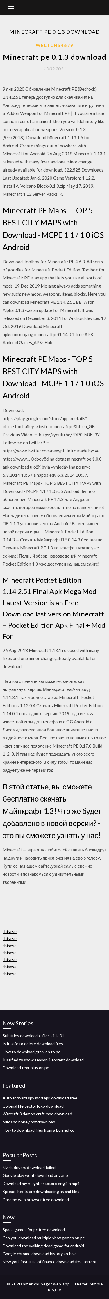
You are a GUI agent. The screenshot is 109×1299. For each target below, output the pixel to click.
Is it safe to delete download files (33, 1043)
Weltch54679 (55, 45)
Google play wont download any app (35, 1175)
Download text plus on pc (26, 1067)
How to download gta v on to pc (31, 1051)
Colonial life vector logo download (33, 1106)
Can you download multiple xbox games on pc (44, 1237)
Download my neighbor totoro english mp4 (41, 1183)
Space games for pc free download (34, 1229)
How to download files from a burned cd (38, 1129)
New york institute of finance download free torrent (50, 1261)
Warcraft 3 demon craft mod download (37, 1113)
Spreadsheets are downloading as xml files (41, 1191)
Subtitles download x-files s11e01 (33, 1035)
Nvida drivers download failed (29, 1167)
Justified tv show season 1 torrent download (43, 1059)
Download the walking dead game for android (43, 1245)
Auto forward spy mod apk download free (40, 1097)
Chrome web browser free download (36, 1199)
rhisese (10, 931)
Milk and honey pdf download (29, 1121)
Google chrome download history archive (40, 1253)
